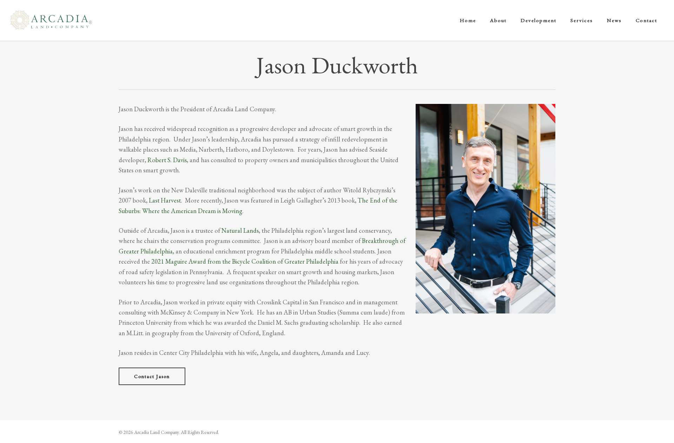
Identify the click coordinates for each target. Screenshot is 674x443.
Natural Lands (240, 230)
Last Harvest (165, 200)
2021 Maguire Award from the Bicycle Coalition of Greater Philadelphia (244, 261)
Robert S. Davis (167, 160)
